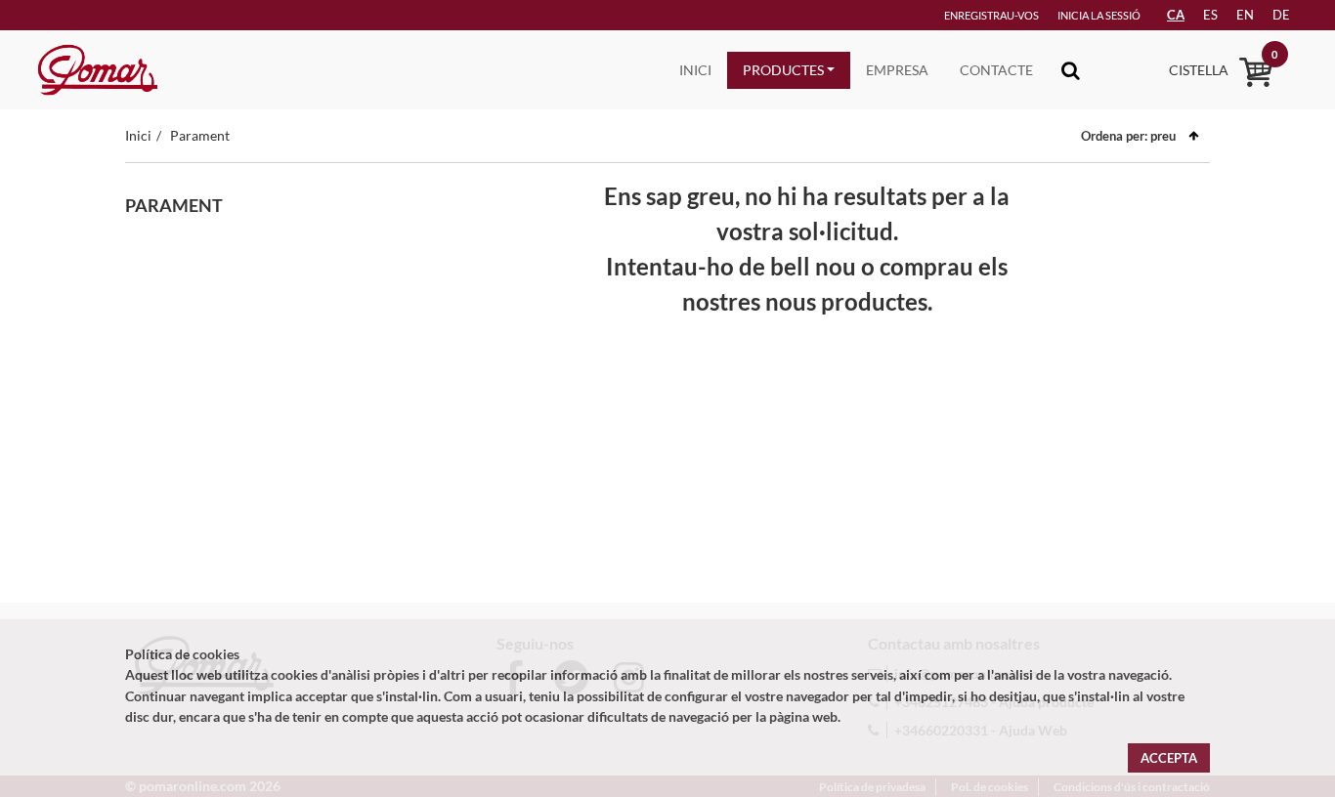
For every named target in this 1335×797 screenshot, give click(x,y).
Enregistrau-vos (991, 15)
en (1245, 14)
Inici (695, 70)
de (1281, 14)
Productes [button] (783, 70)
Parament (200, 135)
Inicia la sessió (1099, 15)
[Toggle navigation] (1071, 70)
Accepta (1169, 758)
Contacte (996, 70)
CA (1175, 14)
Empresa (897, 70)
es (1210, 14)
